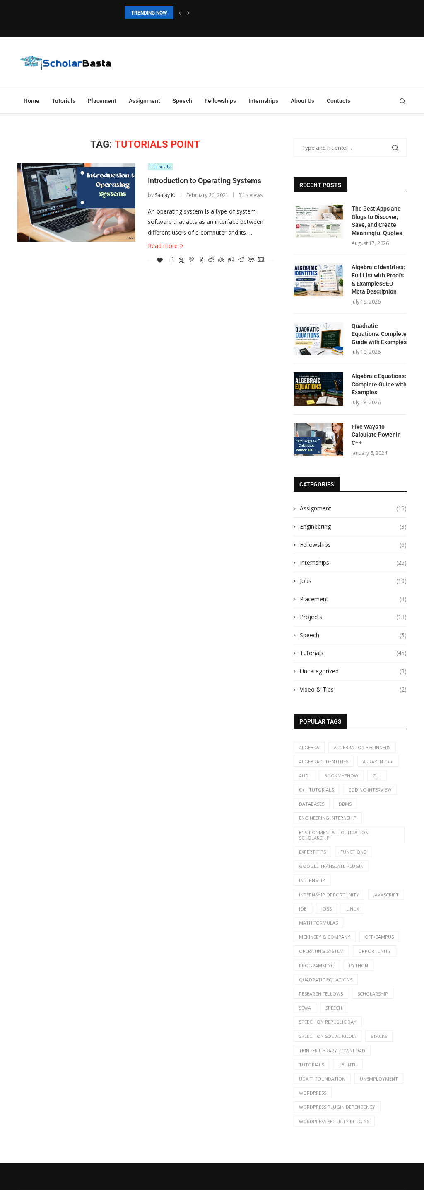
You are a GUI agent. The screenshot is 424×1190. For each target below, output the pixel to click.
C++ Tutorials (316, 790)
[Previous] (180, 12)
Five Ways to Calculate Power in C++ (376, 434)
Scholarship (372, 994)
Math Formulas (318, 923)
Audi (304, 775)
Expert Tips (312, 852)
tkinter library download (332, 1050)
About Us (302, 100)
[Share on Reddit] (211, 260)
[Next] (188, 12)
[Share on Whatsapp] (231, 260)
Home (31, 100)
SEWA (305, 1008)
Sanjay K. (165, 195)
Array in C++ (378, 761)
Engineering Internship (328, 818)
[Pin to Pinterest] (191, 260)
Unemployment (379, 1079)
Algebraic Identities (323, 761)
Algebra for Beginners (362, 747)
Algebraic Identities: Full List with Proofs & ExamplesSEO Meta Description (378, 279)
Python (358, 965)
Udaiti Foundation (322, 1079)
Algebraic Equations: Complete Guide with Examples (379, 384)
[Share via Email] (261, 260)
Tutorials (63, 100)
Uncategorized (353, 671)
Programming (317, 965)
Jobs (353, 581)
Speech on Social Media (327, 1036)
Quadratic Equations (325, 979)
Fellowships (220, 100)
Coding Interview (369, 790)
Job (303, 909)
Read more (163, 246)
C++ (377, 775)
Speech (182, 100)
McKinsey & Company (324, 937)
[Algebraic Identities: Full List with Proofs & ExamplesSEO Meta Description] (318, 279)
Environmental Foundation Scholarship (334, 835)
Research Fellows (321, 994)
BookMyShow (341, 775)
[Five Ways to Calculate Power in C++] (318, 439)
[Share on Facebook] (171, 260)
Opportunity (374, 951)
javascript (386, 894)
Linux (352, 909)
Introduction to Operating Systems (204, 180)
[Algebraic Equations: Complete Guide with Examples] (318, 389)
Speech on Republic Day (328, 1022)
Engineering (353, 526)
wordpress (312, 1093)
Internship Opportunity (329, 894)
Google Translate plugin (331, 866)
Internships (263, 100)
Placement (102, 100)
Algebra (309, 747)
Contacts (338, 100)
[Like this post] (160, 260)
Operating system (321, 951)
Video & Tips (353, 689)
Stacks (379, 1036)
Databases (311, 804)
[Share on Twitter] (181, 260)
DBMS (345, 804)
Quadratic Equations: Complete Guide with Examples (379, 334)
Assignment (144, 100)
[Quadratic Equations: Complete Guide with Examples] (318, 338)
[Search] (402, 101)
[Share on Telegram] (241, 260)
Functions (353, 852)
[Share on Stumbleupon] (221, 260)
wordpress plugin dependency (337, 1107)
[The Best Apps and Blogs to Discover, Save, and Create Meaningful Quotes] (318, 221)
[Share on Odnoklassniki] (201, 260)
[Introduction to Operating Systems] (76, 202)
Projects (353, 617)
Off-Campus (379, 937)
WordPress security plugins (334, 1121)
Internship (312, 880)
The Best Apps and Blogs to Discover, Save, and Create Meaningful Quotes (377, 220)
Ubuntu (347, 1064)
